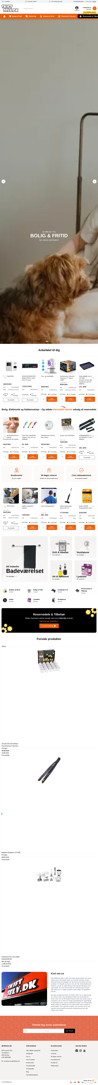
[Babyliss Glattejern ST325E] (49, 913)
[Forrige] (5, 487)
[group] (13, 1)
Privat (94, 1)
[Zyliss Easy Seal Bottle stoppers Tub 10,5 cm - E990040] (30, 534)
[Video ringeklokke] (11, 475)
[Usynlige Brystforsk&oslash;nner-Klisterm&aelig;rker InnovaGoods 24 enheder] (11, 534)
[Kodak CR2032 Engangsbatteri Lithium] (87, 605)
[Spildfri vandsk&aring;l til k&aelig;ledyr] (30, 605)
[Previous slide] (3, 236)
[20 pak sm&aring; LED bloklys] (68, 534)
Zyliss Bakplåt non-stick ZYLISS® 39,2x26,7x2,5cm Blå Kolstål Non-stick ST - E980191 (86, 489)
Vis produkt (5, 864)
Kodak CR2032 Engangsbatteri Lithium (86, 616)
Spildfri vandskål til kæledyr (27, 616)
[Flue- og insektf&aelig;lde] (49, 475)
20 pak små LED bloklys (67, 544)
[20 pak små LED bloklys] (49, 804)
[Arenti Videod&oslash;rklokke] (49, 605)
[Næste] (93, 487)
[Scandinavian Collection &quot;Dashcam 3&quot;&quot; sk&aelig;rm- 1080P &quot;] (68, 475)
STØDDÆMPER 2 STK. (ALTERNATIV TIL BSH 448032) (86, 546)
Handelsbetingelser (79, 1)
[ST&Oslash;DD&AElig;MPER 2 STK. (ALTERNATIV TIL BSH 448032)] (87, 534)
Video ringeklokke (8, 485)
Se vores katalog (47, 735)
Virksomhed (88, 1)
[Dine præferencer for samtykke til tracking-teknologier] (2, 814)
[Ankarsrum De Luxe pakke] (49, 1017)
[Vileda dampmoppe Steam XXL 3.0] (68, 605)
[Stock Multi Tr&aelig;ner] (11, 605)
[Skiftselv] (10, 8)
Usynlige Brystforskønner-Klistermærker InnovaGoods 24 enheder (11, 546)
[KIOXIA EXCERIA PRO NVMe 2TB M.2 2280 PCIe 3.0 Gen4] (30, 475)
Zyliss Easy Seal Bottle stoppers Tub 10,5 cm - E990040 (29, 546)
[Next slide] (94, 236)
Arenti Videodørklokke (47, 615)
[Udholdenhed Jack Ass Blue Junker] (49, 534)
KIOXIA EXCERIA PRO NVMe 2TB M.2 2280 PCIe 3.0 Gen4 (29, 487)
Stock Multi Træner (9, 615)
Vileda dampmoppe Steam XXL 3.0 (66, 616)
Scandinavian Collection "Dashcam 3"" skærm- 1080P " (67, 487)
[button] (47, 450)
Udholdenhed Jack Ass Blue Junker (48, 545)
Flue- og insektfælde (47, 485)
